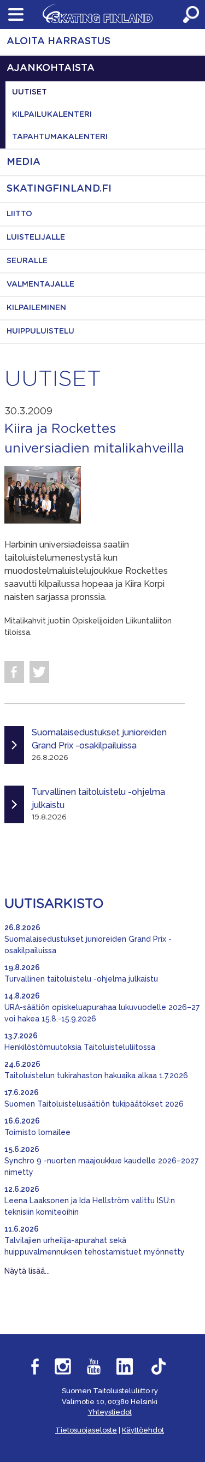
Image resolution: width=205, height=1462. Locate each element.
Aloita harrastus (58, 41)
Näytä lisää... (27, 1271)
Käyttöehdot (143, 1430)
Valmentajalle (40, 284)
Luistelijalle (36, 237)
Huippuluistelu (40, 331)
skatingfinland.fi (59, 189)
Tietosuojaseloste (86, 1430)
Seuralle (27, 261)
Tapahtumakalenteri (60, 137)
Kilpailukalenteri (52, 114)
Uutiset (29, 92)
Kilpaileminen (36, 308)
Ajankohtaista (51, 68)
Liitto (19, 214)
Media (23, 162)
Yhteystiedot (110, 1412)
